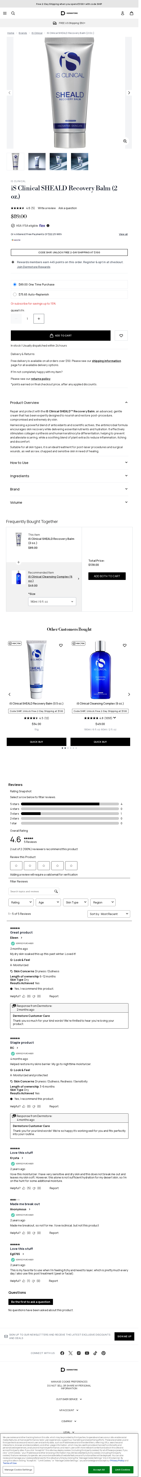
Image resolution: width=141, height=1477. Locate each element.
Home (10, 33)
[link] (122, 13)
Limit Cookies (122, 1469)
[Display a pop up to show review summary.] (114, 717)
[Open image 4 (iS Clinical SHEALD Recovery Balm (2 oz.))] (79, 161)
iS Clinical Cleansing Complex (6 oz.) (100, 703)
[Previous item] (9, 694)
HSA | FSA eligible (27, 225)
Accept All (99, 1469)
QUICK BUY (36, 741)
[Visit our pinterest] (103, 1353)
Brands (23, 33)
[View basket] (131, 13)
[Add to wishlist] (121, 335)
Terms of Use (10, 1463)
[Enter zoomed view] (125, 141)
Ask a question (67, 208)
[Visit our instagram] (79, 1353)
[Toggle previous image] (9, 93)
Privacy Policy (117, 1460)
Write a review (47, 208)
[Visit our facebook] (62, 1353)
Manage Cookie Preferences (69, 1381)
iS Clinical (37, 33)
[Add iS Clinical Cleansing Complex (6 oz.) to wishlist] (125, 645)
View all (123, 234)
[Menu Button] (4, 13)
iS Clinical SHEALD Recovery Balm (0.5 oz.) (36, 703)
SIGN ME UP (124, 1336)
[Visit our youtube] (87, 1353)
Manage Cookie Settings (18, 1469)
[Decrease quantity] (16, 319)
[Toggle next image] (129, 93)
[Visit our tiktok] (95, 1353)
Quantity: (18, 310)
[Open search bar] (13, 13)
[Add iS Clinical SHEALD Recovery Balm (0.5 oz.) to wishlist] (61, 645)
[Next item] (129, 694)
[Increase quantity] (39, 319)
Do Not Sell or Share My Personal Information (69, 1387)
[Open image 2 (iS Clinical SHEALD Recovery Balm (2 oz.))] (37, 161)
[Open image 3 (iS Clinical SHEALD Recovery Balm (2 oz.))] (58, 161)
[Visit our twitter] (70, 1353)
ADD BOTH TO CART (107, 576)
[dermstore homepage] (69, 13)
